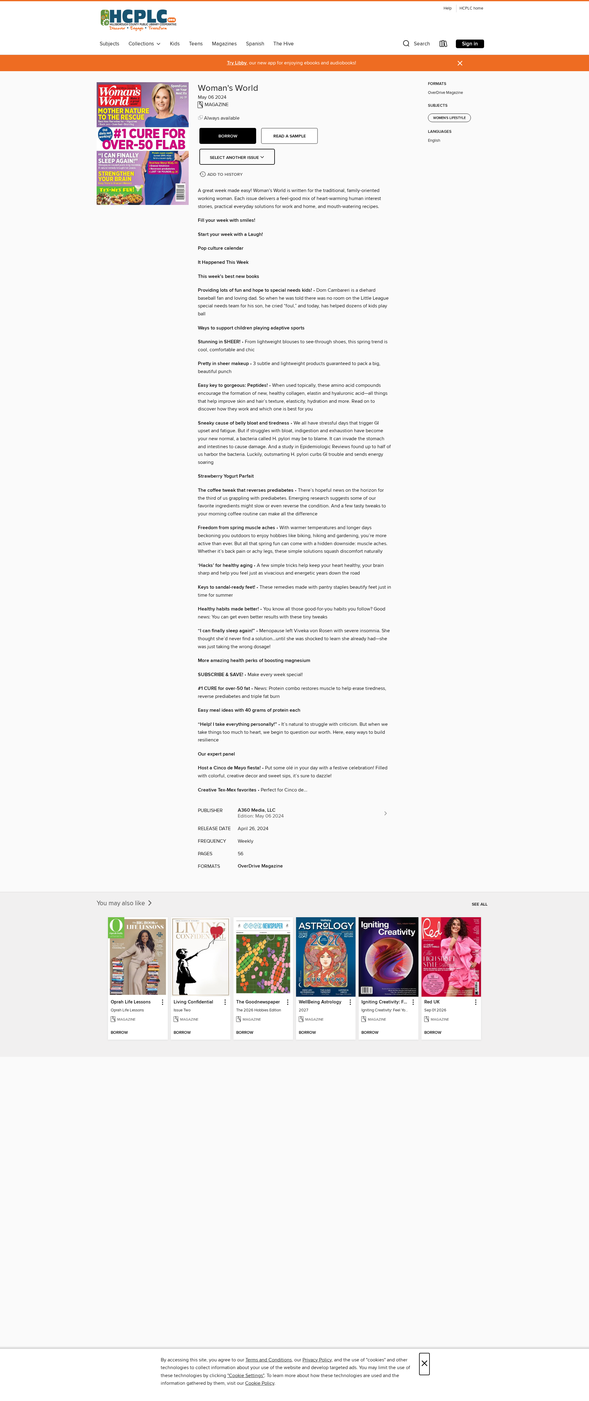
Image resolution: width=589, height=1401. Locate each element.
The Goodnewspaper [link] (258, 1002)
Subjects (109, 43)
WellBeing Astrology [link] (320, 1002)
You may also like (122, 903)
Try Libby (237, 63)
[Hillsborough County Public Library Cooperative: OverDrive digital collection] (139, 20)
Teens (196, 43)
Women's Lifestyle (449, 118)
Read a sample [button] (289, 136)
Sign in (470, 43)
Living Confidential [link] (193, 1002)
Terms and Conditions (268, 1360)
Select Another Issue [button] (235, 157)
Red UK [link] (432, 1002)
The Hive (283, 43)
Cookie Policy (259, 1383)
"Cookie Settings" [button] (245, 1375)
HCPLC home (471, 8)
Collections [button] (142, 43)
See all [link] (479, 904)
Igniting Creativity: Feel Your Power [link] (385, 1002)
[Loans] (443, 45)
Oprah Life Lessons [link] (131, 1002)
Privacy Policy (317, 1360)
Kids (175, 43)
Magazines (224, 43)
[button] (415, 45)
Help (448, 8)
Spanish (255, 43)
